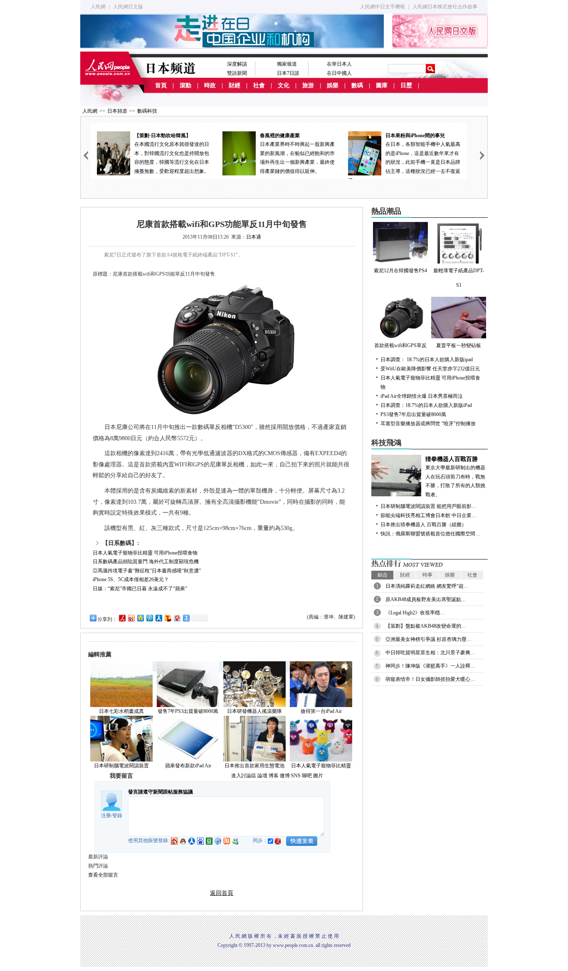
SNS (296, 776)
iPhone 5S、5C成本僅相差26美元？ (131, 579)
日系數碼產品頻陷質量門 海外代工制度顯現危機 (146, 561)
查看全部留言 (103, 875)
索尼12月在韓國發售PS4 (400, 271)
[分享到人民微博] (121, 618)
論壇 (262, 776)
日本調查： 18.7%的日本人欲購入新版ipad (426, 359)
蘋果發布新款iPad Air (188, 766)
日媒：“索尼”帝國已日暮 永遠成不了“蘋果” (140, 588)
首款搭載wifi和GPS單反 (400, 345)
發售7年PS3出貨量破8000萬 (188, 711)
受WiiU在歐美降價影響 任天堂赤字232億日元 (430, 369)
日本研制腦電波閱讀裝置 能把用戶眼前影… (428, 506)
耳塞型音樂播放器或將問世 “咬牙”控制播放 (428, 423)
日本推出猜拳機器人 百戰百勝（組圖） (423, 524)
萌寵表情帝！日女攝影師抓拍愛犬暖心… (430, 679)
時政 (210, 85)
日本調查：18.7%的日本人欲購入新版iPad (426, 405)
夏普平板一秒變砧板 (458, 345)
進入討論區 (243, 776)
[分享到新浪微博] (131, 618)
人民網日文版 (128, 7)
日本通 (253, 237)
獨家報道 (287, 64)
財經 (234, 85)
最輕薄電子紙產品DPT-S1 (458, 278)
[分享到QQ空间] (140, 618)
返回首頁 (221, 893)
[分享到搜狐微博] (167, 618)
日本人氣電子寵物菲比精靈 (321, 766)
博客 (274, 776)
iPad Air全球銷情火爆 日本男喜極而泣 (421, 396)
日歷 (406, 85)
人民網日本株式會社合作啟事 (444, 7)
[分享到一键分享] (185, 618)
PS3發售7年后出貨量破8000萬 (413, 414)
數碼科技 (147, 111)
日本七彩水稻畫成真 (121, 711)
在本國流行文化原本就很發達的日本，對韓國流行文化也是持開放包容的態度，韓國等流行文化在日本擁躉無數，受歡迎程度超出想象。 (171, 153)
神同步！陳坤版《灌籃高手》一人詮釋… (430, 666)
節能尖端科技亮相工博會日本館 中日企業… (428, 515)
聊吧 (307, 776)
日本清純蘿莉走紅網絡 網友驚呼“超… (427, 586)
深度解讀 (237, 64)
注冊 (106, 815)
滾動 (185, 85)
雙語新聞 (237, 73)
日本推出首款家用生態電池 (254, 766)
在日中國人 (339, 73)
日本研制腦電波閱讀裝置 (121, 766)
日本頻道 (117, 111)
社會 (259, 85)
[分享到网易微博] (176, 618)
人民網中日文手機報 (382, 7)
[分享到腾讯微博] (149, 618)
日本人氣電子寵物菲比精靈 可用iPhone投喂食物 (145, 553)
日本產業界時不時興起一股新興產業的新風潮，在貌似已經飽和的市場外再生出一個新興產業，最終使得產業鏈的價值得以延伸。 (297, 153)
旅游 (308, 85)
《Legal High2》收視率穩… (415, 613)
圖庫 (382, 85)
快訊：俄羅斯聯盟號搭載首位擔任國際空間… (430, 534)
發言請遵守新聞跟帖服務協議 (160, 792)
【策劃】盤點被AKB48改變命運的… (425, 626)
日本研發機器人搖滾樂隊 (254, 711)
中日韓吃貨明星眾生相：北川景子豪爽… (430, 653)
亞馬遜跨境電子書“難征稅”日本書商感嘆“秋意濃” (147, 571)
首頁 (161, 85)
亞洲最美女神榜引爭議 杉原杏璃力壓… (428, 639)
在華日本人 (339, 64)
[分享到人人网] (158, 618)
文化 (283, 85)
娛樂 (332, 85)
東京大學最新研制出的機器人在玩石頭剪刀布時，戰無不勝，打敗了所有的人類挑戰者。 (455, 477)
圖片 (318, 776)
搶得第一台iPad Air (321, 711)
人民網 (98, 7)
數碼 (357, 85)
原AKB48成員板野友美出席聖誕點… (425, 599)
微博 (285, 776)
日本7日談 (288, 73)
